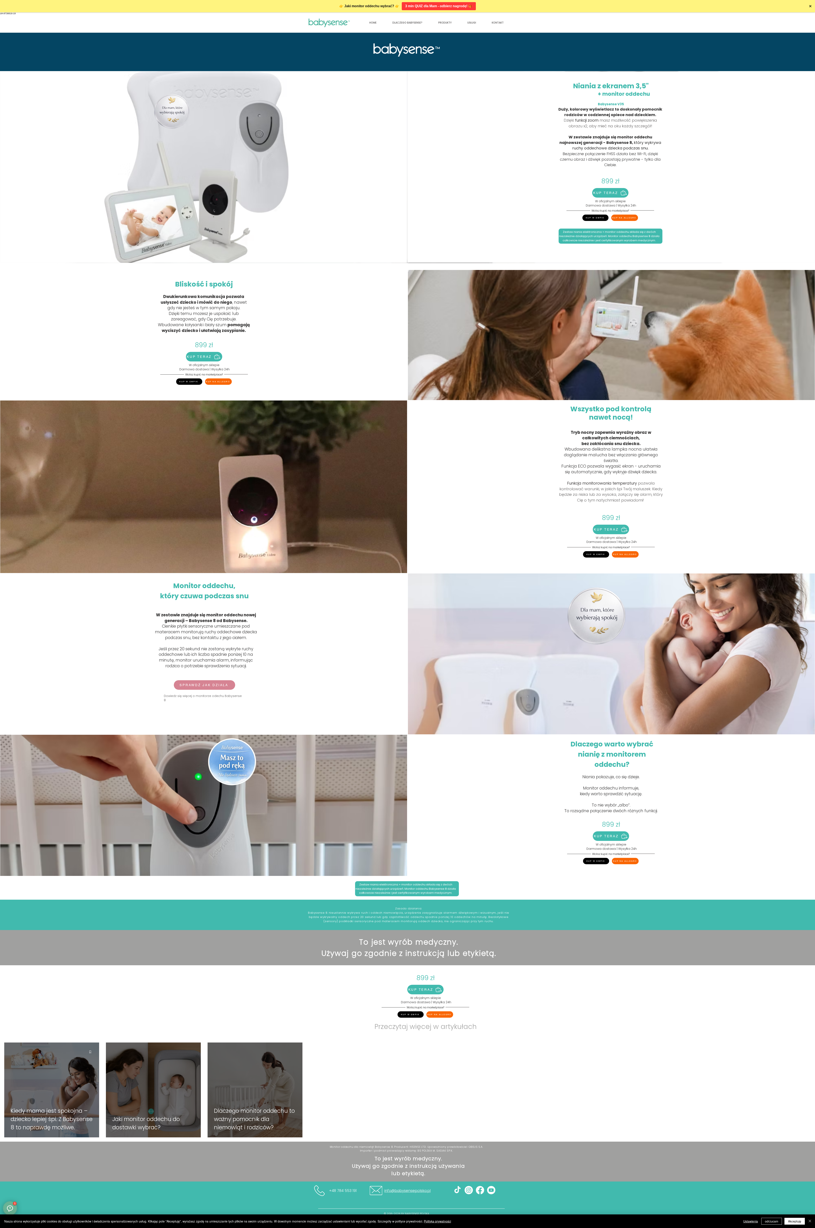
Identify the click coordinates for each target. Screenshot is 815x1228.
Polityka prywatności (437, 1221)
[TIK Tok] (457, 1190)
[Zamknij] (809, 1221)
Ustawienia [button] (750, 1221)
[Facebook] (480, 1190)
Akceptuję (794, 1221)
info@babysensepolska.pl (407, 1190)
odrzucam (771, 1221)
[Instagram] (469, 1190)
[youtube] (491, 1190)
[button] (497, 22)
